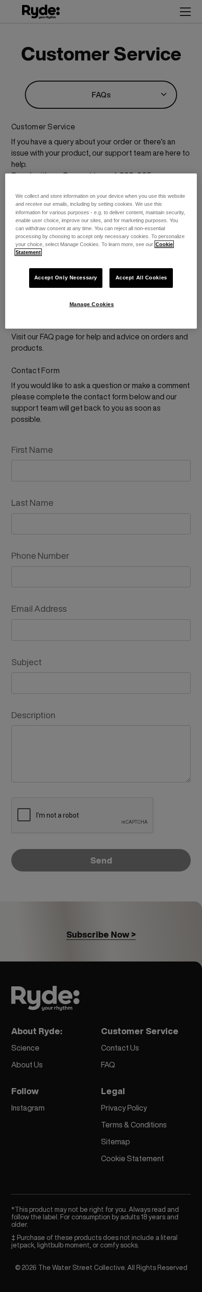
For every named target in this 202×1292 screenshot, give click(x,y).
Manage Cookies (92, 304)
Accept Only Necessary (65, 277)
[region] (101, 250)
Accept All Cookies (141, 277)
